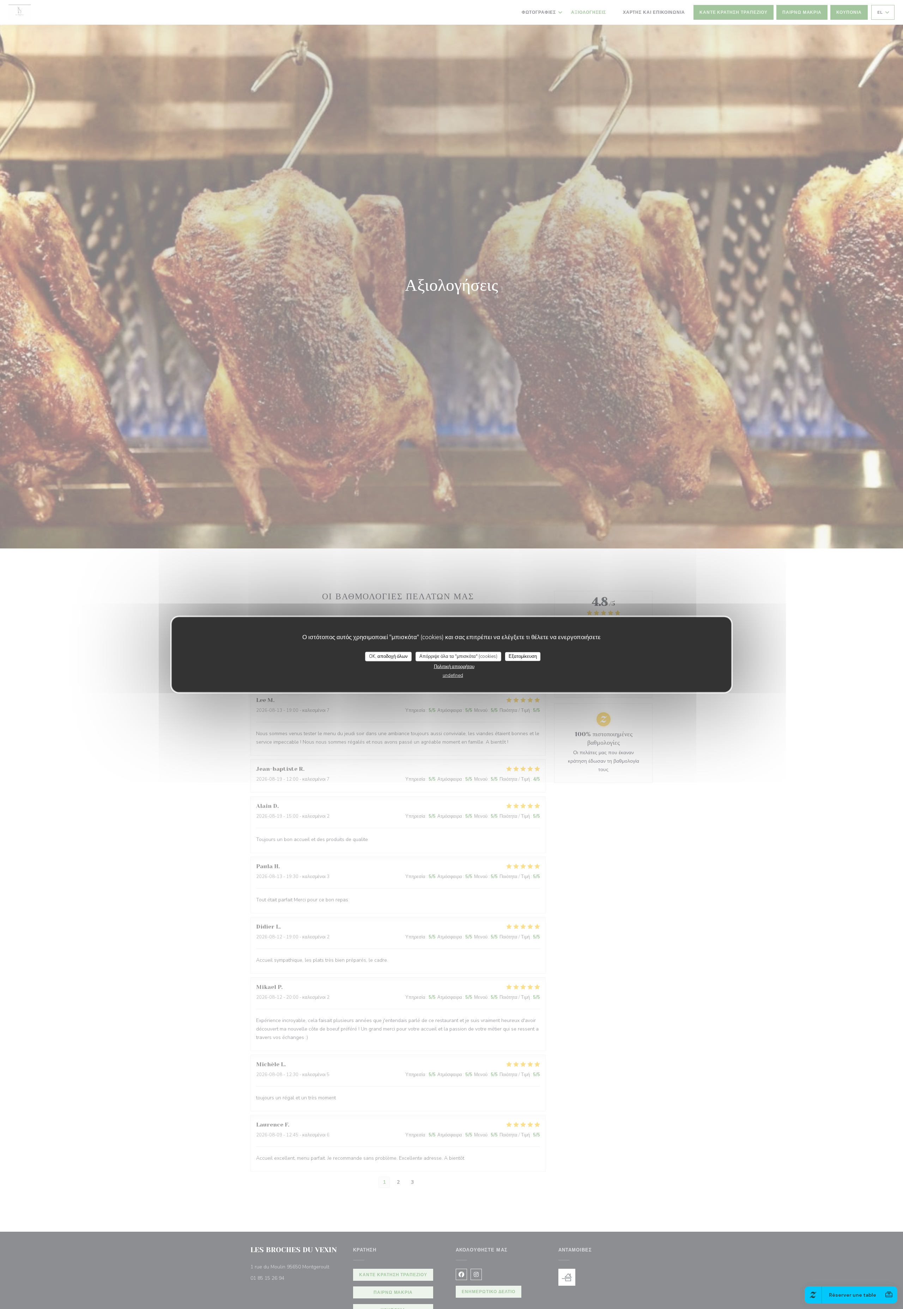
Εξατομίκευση (523, 656)
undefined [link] (453, 675)
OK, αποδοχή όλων (388, 656)
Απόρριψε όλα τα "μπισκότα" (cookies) (458, 656)
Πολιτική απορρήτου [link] (454, 666)
